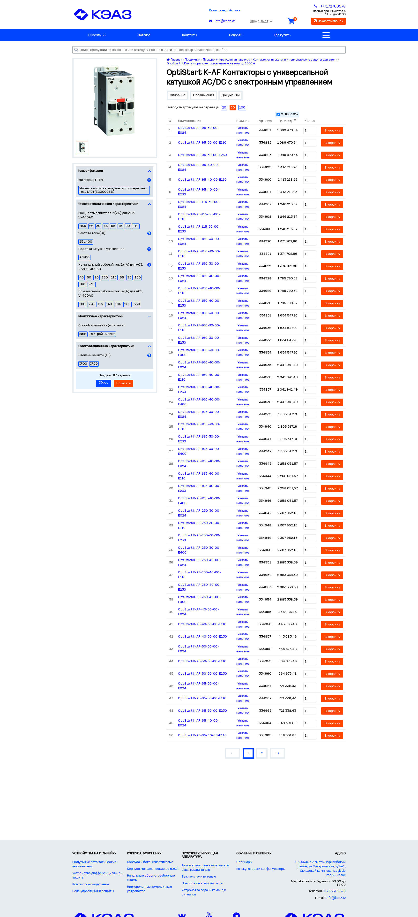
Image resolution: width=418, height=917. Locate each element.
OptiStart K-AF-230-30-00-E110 (199, 525)
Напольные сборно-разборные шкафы (151, 878)
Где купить (282, 35)
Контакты (189, 35)
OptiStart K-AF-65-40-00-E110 (202, 735)
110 (136, 226)
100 (82, 304)
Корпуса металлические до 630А (153, 869)
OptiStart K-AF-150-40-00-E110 (199, 291)
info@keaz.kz (336, 898)
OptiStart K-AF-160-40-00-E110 (199, 377)
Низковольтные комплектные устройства (149, 889)
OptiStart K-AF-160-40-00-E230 (199, 389)
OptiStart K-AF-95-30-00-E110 (202, 143)
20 (224, 107)
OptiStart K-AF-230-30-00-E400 (199, 550)
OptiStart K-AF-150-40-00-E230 (199, 303)
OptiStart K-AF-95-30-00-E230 (202, 155)
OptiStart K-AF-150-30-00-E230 (199, 266)
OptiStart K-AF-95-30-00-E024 (198, 130)
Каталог (144, 35)
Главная (176, 59)
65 (122, 277)
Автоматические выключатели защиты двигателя (205, 868)
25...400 (85, 242)
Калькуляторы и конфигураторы (260, 869)
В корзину (332, 130)
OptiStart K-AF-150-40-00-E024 (199, 278)
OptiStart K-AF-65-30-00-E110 (202, 698)
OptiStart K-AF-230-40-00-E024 (199, 562)
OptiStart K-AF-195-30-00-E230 (199, 439)
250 (127, 304)
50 (89, 277)
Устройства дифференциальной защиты (97, 875)
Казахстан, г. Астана (224, 10)
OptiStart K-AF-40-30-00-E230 (202, 637)
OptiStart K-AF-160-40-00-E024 (199, 365)
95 (129, 277)
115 (114, 277)
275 (91, 304)
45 (106, 226)
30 (98, 226)
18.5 (82, 226)
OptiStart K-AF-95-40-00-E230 (198, 192)
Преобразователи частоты (202, 883)
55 (113, 226)
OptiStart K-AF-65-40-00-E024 (198, 723)
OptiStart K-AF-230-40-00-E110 (199, 575)
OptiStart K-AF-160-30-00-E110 (199, 328)
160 (105, 277)
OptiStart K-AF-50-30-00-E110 (202, 661)
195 (82, 284)
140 (109, 304)
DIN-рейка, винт (102, 334)
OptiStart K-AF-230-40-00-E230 (199, 587)
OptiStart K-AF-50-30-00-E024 (198, 649)
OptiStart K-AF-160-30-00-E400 (199, 352)
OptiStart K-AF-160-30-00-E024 (199, 315)
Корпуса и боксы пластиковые (150, 862)
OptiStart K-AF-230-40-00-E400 (199, 599)
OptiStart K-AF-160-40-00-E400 (199, 402)
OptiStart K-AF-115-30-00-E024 (199, 204)
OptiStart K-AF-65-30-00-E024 (198, 686)
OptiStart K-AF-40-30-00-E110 (202, 624)
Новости (235, 35)
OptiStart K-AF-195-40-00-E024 (199, 464)
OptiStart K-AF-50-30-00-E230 (202, 674)
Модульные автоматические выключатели (94, 864)
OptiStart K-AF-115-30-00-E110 (199, 217)
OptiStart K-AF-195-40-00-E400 (199, 501)
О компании (97, 35)
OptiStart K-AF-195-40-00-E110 (199, 476)
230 (92, 284)
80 (96, 277)
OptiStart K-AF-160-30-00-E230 (199, 340)
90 (128, 226)
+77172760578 (334, 891)
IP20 (94, 364)
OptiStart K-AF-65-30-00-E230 (202, 711)
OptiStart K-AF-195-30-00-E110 (199, 427)
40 (81, 277)
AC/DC (84, 257)
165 (118, 304)
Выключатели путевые (199, 876)
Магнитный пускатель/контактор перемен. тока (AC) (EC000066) (112, 190)
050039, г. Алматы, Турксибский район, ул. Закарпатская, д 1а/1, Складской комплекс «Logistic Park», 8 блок (320, 868)
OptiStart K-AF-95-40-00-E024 (198, 167)
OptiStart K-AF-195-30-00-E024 (199, 414)
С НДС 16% (289, 114)
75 (120, 226)
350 (137, 304)
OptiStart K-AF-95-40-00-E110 (202, 180)
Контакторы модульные (90, 884)
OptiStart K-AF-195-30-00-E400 (199, 451)
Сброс (104, 383)
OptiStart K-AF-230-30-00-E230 (199, 538)
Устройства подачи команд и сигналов (204, 892)
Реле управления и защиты (93, 891)
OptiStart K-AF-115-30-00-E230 (199, 229)
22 (91, 226)
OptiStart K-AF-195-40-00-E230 (199, 488)
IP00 (83, 364)
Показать (123, 383)
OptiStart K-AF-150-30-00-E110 (199, 254)
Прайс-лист (259, 21)
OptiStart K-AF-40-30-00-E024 (198, 612)
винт (83, 334)
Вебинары (244, 862)
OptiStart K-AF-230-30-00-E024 (199, 513)
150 (138, 277)
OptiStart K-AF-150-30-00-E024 (199, 241)
